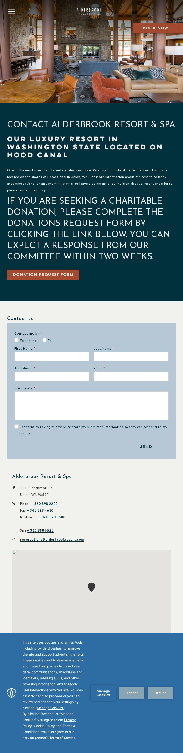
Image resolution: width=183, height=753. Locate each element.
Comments (25, 388)
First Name (25, 348)
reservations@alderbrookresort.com (52, 539)
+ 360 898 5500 (52, 517)
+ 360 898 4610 (40, 510)
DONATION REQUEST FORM (43, 275)
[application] (91, 693)
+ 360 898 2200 (44, 504)
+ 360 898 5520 (40, 530)
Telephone (25, 368)
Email (99, 368)
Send (146, 447)
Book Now (155, 28)
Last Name (104, 348)
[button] (91, 587)
